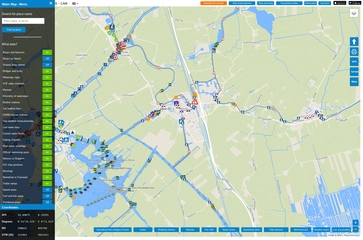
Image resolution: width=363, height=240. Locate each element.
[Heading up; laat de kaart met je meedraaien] (354, 41)
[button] (195, 101)
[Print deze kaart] (354, 51)
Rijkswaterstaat (351, 235)
